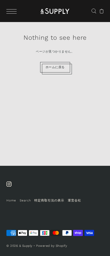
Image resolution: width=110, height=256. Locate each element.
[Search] (93, 10)
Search (25, 200)
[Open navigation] (12, 11)
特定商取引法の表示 (49, 200)
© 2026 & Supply (19, 246)
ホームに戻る (55, 67)
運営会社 (74, 200)
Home (11, 200)
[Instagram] (10, 186)
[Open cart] (102, 11)
